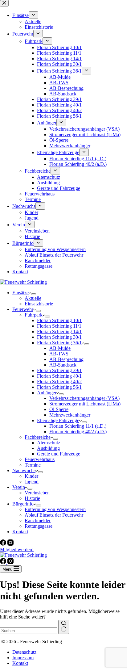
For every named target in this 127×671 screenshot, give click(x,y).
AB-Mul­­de (60, 348)
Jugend (32, 481)
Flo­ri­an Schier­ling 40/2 (59, 381)
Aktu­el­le (33, 298)
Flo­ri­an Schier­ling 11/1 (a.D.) (77, 426)
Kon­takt (20, 531)
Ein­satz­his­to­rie (39, 303)
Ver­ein (18, 487)
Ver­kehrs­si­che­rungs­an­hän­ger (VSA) (84, 398)
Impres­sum (23, 657)
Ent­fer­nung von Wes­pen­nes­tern (55, 509)
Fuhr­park (34, 314)
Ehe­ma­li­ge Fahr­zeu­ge (58, 420)
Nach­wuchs (23, 470)
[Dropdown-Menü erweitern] (33, 294)
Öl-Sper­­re (58, 409)
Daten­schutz (24, 652)
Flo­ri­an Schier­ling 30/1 (59, 337)
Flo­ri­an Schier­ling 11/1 (59, 326)
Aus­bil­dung (48, 448)
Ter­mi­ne (33, 465)
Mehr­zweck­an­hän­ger (69, 414)
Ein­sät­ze (20, 292)
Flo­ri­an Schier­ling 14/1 (59, 331)
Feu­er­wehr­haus (40, 459)
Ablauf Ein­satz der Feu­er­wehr (54, 515)
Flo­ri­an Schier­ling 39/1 (59, 370)
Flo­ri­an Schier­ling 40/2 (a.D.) (78, 431)
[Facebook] (3, 544)
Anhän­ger (46, 392)
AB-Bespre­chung (66, 359)
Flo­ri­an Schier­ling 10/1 (59, 320)
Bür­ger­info (23, 503)
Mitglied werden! (17, 549)
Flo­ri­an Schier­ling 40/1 (59, 376)
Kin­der (31, 476)
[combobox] (28, 630)
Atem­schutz (48, 442)
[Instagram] (10, 544)
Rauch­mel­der (38, 520)
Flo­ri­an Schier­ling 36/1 (59, 342)
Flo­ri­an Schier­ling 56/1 (59, 387)
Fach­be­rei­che (38, 437)
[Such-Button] (63, 627)
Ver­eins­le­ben (37, 492)
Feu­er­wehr (22, 309)
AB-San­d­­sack (62, 364)
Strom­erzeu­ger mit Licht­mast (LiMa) (85, 403)
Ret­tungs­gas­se (38, 526)
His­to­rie (32, 498)
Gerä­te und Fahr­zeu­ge (58, 453)
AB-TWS (58, 353)
